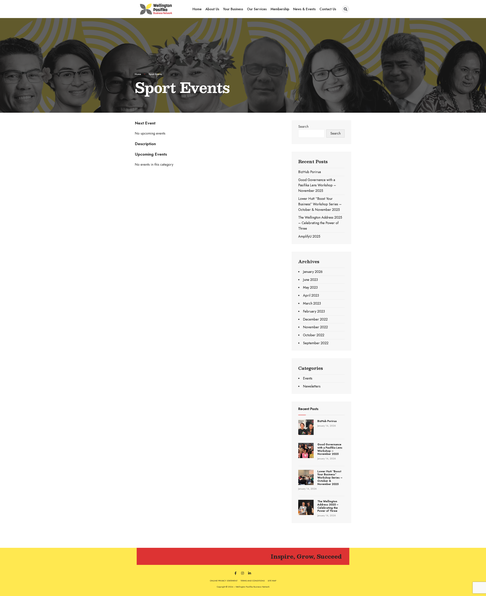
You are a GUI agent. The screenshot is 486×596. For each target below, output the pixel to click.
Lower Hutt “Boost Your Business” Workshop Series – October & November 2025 (320, 204)
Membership (280, 9)
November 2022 (315, 327)
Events (307, 378)
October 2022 (313, 335)
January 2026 (313, 271)
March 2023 (312, 303)
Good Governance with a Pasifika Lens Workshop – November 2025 (317, 185)
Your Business (233, 9)
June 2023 (310, 279)
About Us (212, 9)
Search (303, 126)
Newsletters (311, 386)
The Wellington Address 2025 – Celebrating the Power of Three (320, 223)
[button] (345, 9)
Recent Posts (308, 408)
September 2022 (315, 343)
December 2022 (315, 319)
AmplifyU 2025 (309, 236)
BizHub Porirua (309, 171)
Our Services (257, 9)
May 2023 (310, 287)
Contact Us (328, 9)
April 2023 (311, 295)
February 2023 (314, 311)
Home (197, 9)
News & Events (304, 9)
